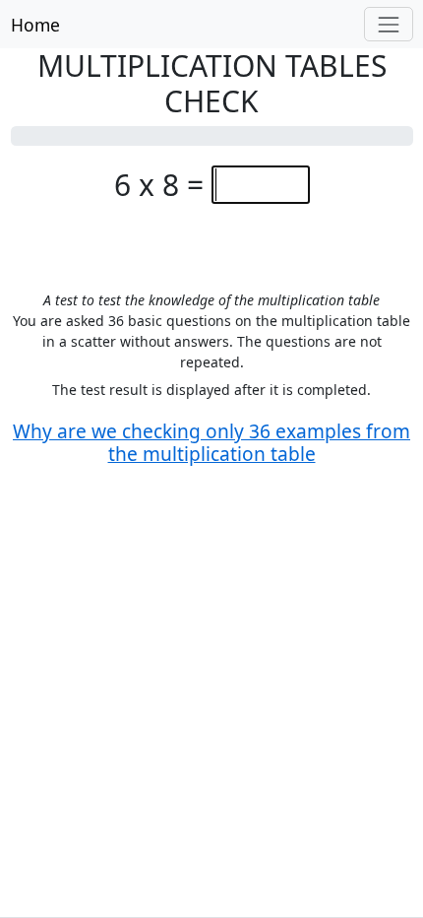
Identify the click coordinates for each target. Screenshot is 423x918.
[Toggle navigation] (388, 24)
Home (35, 24)
